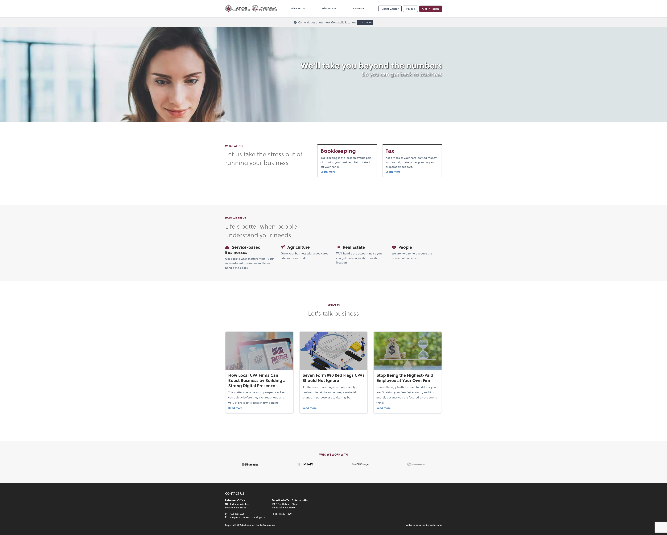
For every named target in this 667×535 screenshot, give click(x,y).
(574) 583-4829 (283, 514)
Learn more (365, 22)
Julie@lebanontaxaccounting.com (247, 517)
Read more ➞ (259, 408)
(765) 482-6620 (237, 514)
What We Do (298, 8)
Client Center (390, 9)
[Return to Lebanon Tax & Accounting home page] (251, 9)
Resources (358, 8)
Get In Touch (430, 9)
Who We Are (329, 8)
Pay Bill (410, 9)
